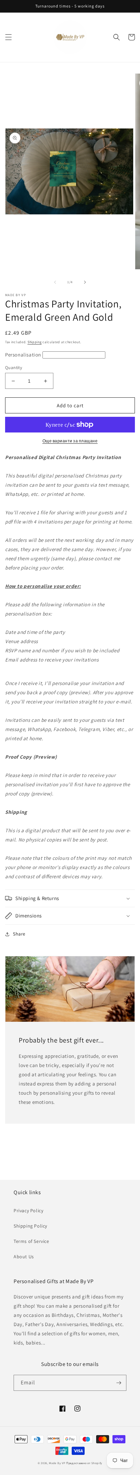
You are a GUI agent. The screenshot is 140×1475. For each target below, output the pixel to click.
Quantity (13, 367)
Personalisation (23, 354)
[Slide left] (55, 282)
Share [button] (19, 934)
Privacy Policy (28, 1210)
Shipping (35, 342)
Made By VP (57, 1463)
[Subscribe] (118, 1383)
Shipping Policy (30, 1226)
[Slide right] (84, 282)
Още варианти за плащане (70, 440)
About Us (24, 1256)
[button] (8, 37)
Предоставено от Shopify (84, 1463)
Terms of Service (31, 1241)
